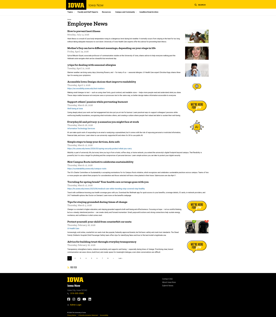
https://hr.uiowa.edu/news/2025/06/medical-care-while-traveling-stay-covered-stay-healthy (106, 189)
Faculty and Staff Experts (88, 12)
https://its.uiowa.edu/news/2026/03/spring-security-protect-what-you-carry (99, 149)
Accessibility (104, 315)
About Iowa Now (169, 282)
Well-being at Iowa (75, 108)
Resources (106, 12)
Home (69, 19)
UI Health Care (73, 228)
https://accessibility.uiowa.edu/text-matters (86, 88)
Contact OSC (167, 279)
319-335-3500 (77, 293)
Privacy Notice (71, 315)
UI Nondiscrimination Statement (88, 315)
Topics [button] (70, 12)
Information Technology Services (81, 128)
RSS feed (73, 267)
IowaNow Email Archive (149, 12)
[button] (200, 4)
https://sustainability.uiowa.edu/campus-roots (86, 169)
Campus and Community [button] (125, 12)
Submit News (167, 286)
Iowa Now (96, 5)
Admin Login (75, 305)
